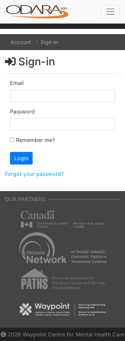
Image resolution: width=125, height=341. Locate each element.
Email (17, 83)
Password (22, 111)
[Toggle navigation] (110, 11)
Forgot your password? (34, 173)
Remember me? (35, 140)
